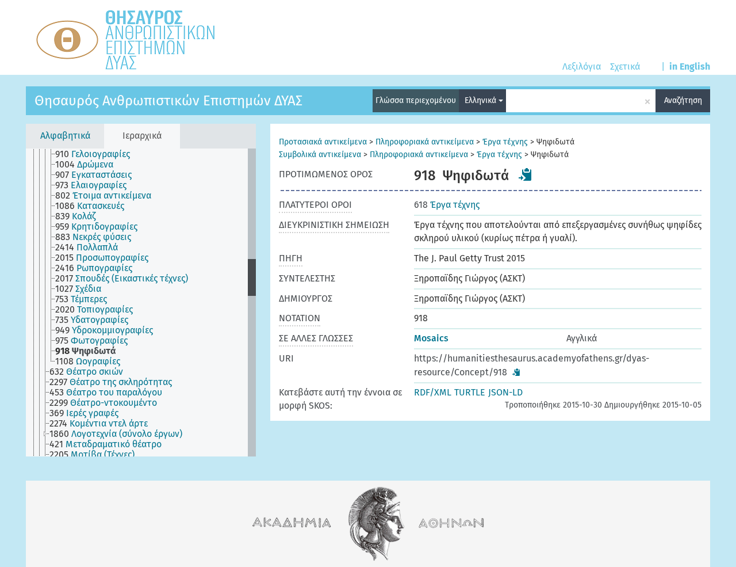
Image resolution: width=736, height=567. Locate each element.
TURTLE (469, 392)
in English (689, 66)
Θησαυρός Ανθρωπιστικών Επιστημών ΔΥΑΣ (168, 101)
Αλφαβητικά (65, 135)
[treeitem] (97, 154)
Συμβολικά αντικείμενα (320, 154)
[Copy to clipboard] (525, 174)
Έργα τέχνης (505, 142)
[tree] (141, 302)
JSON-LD (505, 392)
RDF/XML (432, 392)
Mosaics (431, 338)
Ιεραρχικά (142, 135)
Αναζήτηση (683, 100)
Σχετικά (625, 66)
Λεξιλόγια (581, 66)
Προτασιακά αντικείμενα (323, 142)
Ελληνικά (482, 100)
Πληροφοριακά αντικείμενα (424, 142)
